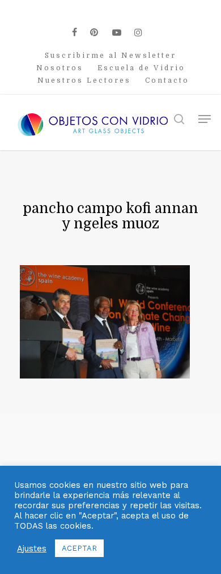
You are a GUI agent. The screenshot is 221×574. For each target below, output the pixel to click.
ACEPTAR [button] (79, 548)
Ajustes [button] (31, 548)
